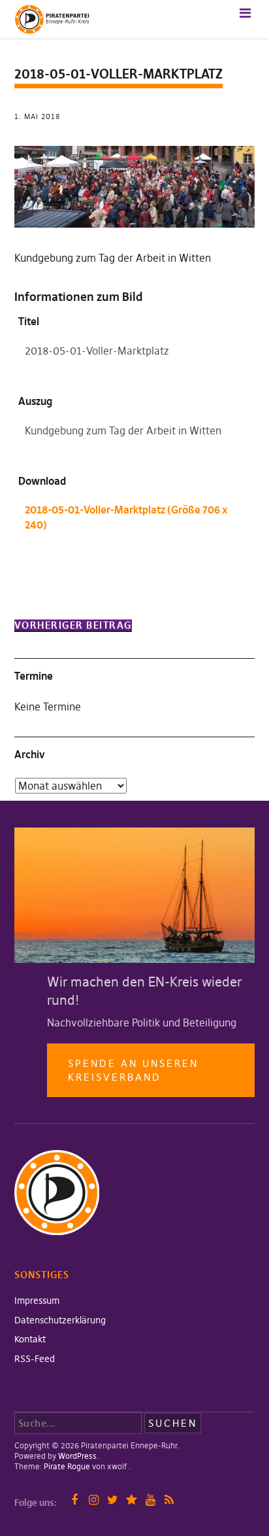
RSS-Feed (34, 1359)
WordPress (77, 1456)
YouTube (150, 1500)
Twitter (112, 1500)
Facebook (75, 1500)
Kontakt (30, 1339)
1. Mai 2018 (37, 116)
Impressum (36, 1300)
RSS (169, 1500)
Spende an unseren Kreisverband (133, 1070)
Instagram (94, 1500)
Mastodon (131, 1500)
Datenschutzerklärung (60, 1320)
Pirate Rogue (67, 1466)
